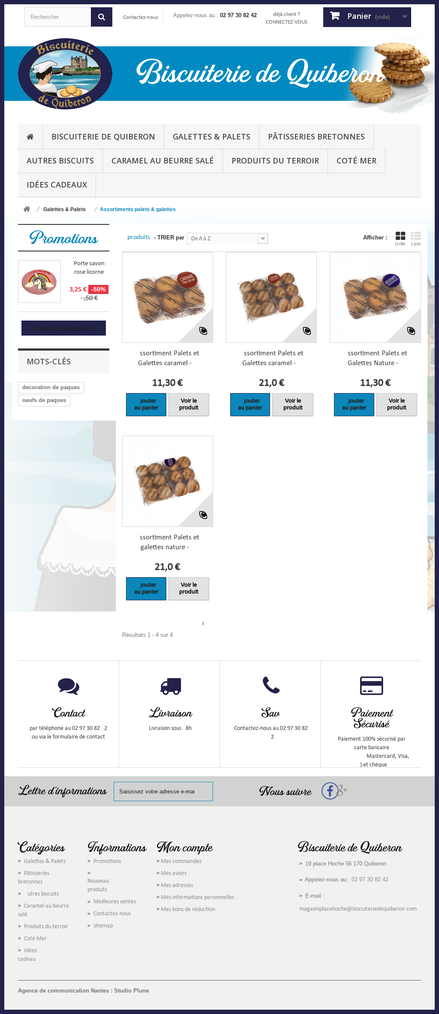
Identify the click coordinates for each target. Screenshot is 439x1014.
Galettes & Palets (45, 861)
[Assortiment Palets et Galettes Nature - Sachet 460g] (375, 297)
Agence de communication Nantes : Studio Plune (83, 990)
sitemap (103, 926)
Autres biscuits (41, 894)
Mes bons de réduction (188, 909)
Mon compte (184, 847)
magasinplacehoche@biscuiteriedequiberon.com (358, 909)
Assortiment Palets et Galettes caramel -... (167, 358)
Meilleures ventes (114, 902)
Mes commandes (181, 861)
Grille (400, 243)
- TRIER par (169, 237)
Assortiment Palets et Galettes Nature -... (375, 358)
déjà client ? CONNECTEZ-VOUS (286, 18)
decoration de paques (51, 387)
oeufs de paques (44, 400)
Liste (416, 243)
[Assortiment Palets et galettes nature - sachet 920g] (167, 481)
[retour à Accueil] (26, 209)
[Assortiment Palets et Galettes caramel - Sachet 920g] (271, 297)
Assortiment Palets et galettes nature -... (167, 542)
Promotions (63, 237)
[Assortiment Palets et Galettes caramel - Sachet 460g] (167, 297)
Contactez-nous (140, 17)
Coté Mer (35, 938)
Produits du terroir (46, 926)
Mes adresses (177, 885)
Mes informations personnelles (197, 897)
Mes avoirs (173, 873)
